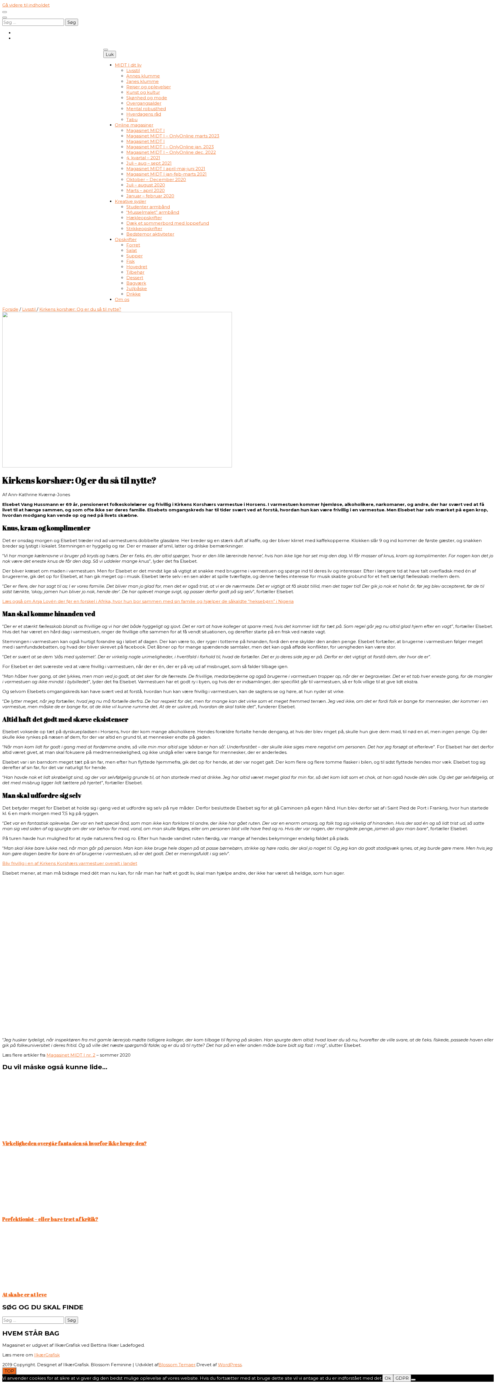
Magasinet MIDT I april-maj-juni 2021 (165, 168)
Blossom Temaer (176, 1364)
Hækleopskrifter (144, 217)
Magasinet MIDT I (145, 130)
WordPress (230, 1364)
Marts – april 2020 (145, 190)
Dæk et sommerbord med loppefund (167, 223)
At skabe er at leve (24, 1294)
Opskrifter (126, 239)
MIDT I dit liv (128, 65)
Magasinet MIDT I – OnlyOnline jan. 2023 (170, 147)
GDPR (402, 1378)
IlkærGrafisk (47, 1355)
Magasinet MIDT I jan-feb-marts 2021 (166, 174)
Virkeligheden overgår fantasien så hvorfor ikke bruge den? (74, 1143)
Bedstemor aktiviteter (150, 234)
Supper (134, 256)
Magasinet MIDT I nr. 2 (70, 1055)
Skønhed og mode (146, 97)
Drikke (133, 294)
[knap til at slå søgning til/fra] (4, 17)
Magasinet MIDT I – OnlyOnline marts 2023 (172, 136)
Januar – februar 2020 (150, 196)
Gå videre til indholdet (26, 5)
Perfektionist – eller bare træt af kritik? (50, 1219)
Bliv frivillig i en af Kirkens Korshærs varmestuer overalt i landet (69, 863)
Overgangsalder (143, 103)
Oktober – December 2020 (156, 179)
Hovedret (136, 266)
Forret (133, 245)
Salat (131, 250)
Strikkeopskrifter (144, 228)
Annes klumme (143, 76)
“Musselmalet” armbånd (152, 212)
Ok (388, 1378)
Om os (122, 299)
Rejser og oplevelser (148, 87)
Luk (110, 54)
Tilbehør (135, 272)
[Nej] (413, 1380)
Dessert (134, 277)
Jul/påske (136, 288)
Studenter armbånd (148, 206)
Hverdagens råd (143, 114)
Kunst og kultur (143, 92)
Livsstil (133, 70)
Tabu (131, 119)
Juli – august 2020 (145, 185)
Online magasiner (134, 125)
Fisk (130, 261)
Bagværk (136, 283)
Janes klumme (142, 81)
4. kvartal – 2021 (143, 157)
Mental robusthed (146, 108)
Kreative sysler (130, 201)
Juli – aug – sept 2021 (149, 163)
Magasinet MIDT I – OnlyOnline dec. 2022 (171, 152)
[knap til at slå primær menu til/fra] (105, 50)
